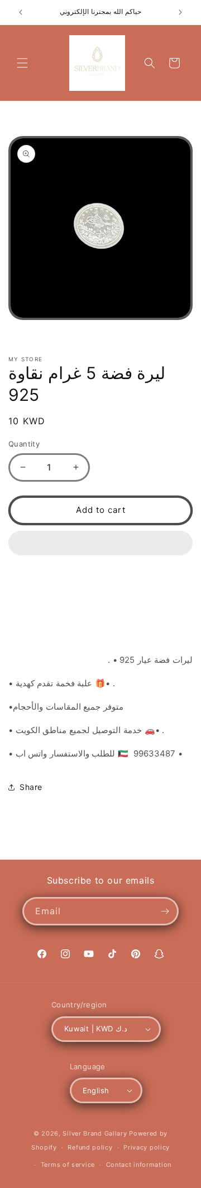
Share (31, 787)
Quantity (24, 443)
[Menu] (22, 63)
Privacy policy (146, 1147)
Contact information (138, 1164)
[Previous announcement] (20, 12)
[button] (100, 543)
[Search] (149, 63)
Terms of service (68, 1164)
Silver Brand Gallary (95, 1133)
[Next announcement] (180, 12)
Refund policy (90, 1147)
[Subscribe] (164, 911)
